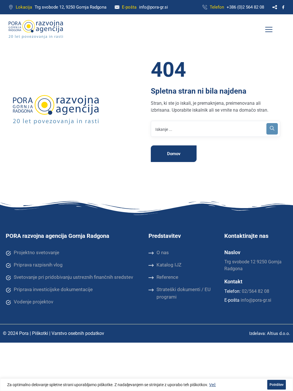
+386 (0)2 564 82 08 (245, 7)
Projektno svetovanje (36, 252)
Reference (167, 277)
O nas (163, 252)
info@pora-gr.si (153, 7)
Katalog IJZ (169, 265)
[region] (146, 384)
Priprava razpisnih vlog (38, 265)
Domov (174, 153)
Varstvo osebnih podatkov (78, 333)
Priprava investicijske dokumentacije (53, 289)
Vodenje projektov (33, 302)
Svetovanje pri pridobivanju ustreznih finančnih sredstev (73, 277)
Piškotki (40, 333)
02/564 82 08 (255, 291)
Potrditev (277, 385)
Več (212, 384)
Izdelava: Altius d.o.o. (269, 333)
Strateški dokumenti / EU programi (184, 293)
